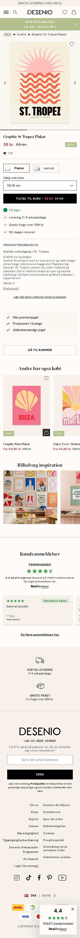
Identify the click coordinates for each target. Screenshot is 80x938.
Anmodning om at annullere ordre (55, 848)
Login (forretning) (26, 866)
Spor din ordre (53, 819)
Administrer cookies (57, 857)
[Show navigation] (6, 12)
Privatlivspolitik (53, 840)
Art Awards (30, 859)
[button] (58, 920)
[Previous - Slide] (5, 82)
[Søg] (15, 12)
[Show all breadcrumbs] (7, 34)
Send (40, 774)
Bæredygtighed (28, 833)
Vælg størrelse (13, 178)
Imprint (34, 819)
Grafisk (22, 34)
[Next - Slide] (75, 82)
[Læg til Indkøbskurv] (46, 432)
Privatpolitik (37, 783)
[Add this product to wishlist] (72, 43)
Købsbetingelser (54, 826)
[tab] (13, 128)
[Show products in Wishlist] (64, 12)
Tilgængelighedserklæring (20, 840)
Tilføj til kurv (40, 198)
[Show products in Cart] (73, 12)
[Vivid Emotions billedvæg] (30, 497)
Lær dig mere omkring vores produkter (40, 297)
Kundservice (52, 812)
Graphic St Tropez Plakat (49, 34)
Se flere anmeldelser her (40, 634)
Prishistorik (10, 288)
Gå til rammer (40, 350)
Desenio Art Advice (56, 805)
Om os (34, 805)
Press (35, 812)
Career (33, 826)
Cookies (49, 833)
